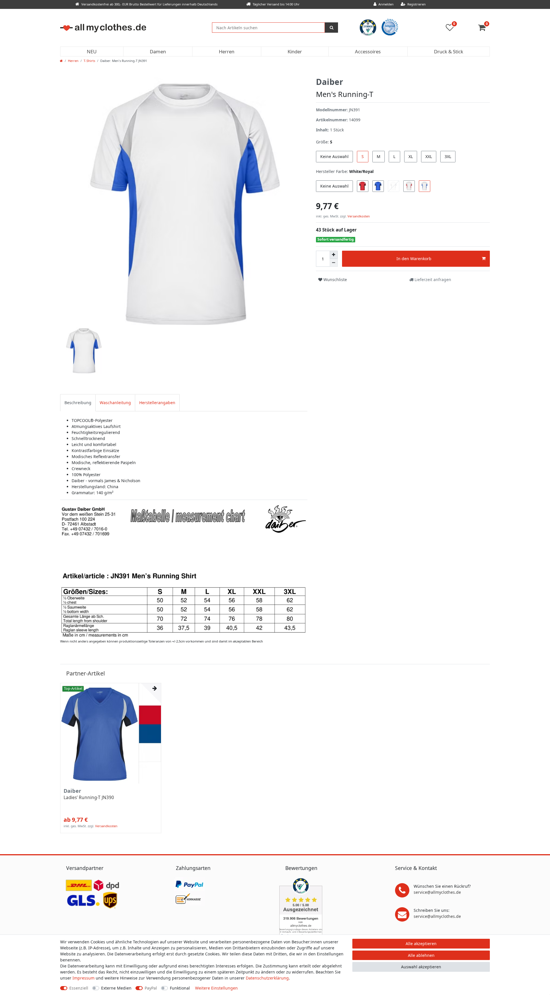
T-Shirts (89, 61)
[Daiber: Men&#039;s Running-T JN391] (183, 570)
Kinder (295, 51)
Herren (226, 51)
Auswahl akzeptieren (421, 966)
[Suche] (331, 27)
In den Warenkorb (413, 258)
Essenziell (78, 988)
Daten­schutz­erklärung (267, 978)
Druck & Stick (448, 51)
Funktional (180, 988)
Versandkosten (358, 216)
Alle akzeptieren (421, 943)
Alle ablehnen (421, 955)
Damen (158, 51)
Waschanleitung (115, 402)
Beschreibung (77, 402)
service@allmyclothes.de (437, 892)
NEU (92, 51)
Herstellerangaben (157, 402)
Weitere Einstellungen (216, 988)
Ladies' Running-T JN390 (89, 798)
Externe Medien (116, 988)
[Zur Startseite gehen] (61, 61)
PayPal (151, 988)
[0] (484, 29)
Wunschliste (334, 279)
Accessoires (368, 51)
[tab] (78, 402)
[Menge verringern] (334, 263)
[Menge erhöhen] (334, 255)
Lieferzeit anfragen (432, 279)
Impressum (83, 978)
